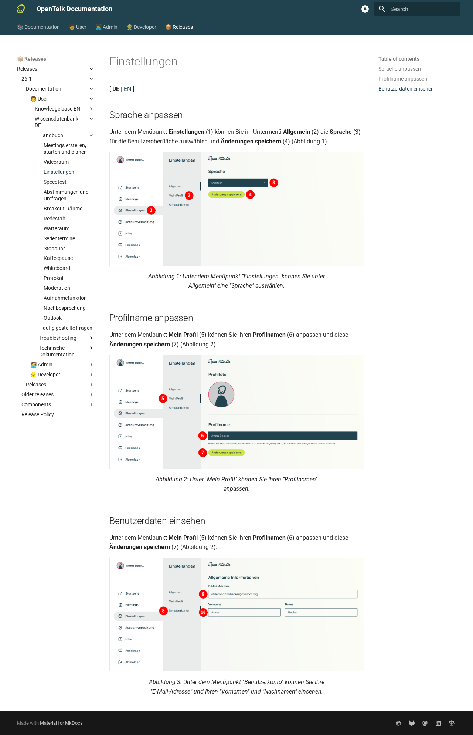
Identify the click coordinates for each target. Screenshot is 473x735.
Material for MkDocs (61, 723)
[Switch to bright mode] (365, 8)
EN (127, 88)
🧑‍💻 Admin (106, 27)
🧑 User (77, 27)
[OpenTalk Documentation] (21, 8)
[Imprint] (451, 723)
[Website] (398, 723)
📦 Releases (179, 27)
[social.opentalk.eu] (425, 723)
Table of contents (398, 59)
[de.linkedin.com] (438, 723)
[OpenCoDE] (412, 723)
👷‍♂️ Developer (141, 27)
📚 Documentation (38, 27)
